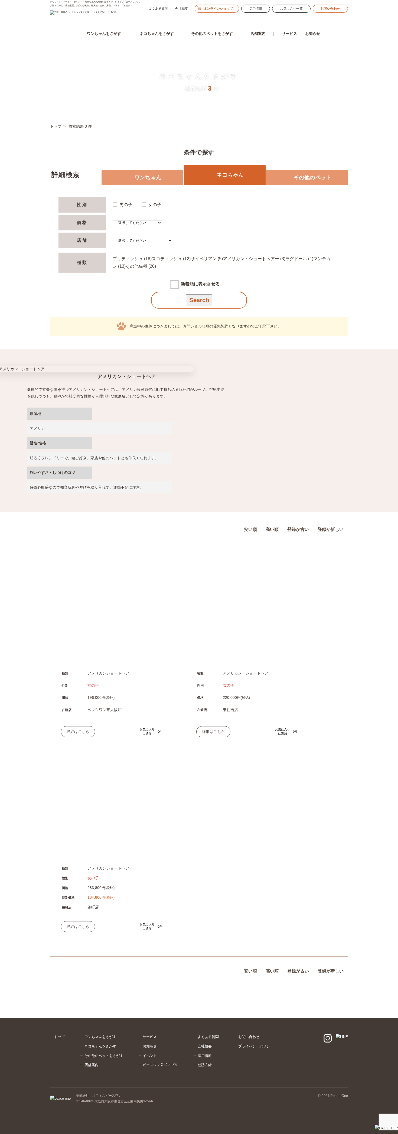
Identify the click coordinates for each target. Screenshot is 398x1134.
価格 (82, 222)
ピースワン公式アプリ (160, 1065)
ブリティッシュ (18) (132, 258)
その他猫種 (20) (141, 266)
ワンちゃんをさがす (100, 1037)
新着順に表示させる (200, 284)
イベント (150, 1056)
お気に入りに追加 (149, 731)
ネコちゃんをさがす (100, 1046)
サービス (150, 1037)
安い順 (250, 529)
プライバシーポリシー (255, 1046)
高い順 (272, 529)
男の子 (125, 204)
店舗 (82, 240)
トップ (59, 1037)
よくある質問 (158, 9)
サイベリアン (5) (207, 258)
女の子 (154, 204)
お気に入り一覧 (291, 9)
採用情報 (255, 9)
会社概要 (181, 9)
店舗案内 (91, 1065)
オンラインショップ (218, 9)
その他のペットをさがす (103, 1056)
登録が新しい (331, 529)
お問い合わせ (330, 9)
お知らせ (312, 33)
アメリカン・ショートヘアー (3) (254, 258)
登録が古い (298, 529)
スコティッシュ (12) (171, 258)
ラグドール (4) (299, 258)
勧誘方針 (205, 1065)
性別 (82, 204)
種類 (82, 262)
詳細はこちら (78, 731)
